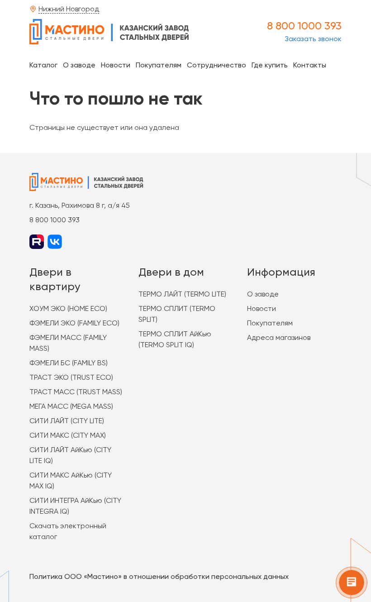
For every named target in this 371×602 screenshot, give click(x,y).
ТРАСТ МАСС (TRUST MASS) (75, 391)
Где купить (270, 65)
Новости (115, 65)
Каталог (43, 65)
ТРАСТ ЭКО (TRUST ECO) (71, 377)
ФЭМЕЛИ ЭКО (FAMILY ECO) (74, 323)
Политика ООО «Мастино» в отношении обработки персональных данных (159, 576)
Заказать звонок (313, 38)
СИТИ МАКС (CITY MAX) (67, 435)
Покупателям (158, 65)
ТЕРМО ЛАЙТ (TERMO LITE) (182, 294)
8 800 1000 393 (304, 25)
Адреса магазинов (278, 337)
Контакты (309, 65)
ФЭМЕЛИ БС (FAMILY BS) (68, 362)
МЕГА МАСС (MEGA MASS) (71, 406)
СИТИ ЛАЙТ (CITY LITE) (66, 420)
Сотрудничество (216, 65)
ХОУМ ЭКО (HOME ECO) (68, 308)
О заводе (79, 65)
